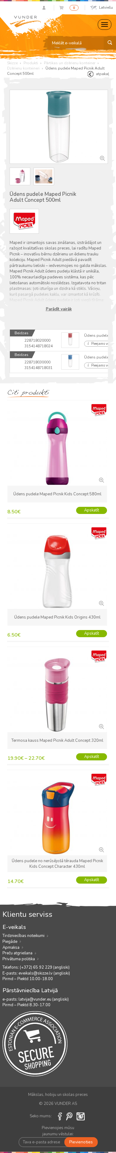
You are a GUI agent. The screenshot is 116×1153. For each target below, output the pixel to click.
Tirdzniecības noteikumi (23, 936)
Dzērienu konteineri (23, 68)
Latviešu (106, 7)
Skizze (12, 63)
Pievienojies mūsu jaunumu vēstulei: (58, 1131)
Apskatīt (91, 510)
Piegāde (9, 941)
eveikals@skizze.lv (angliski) (44, 973)
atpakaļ (102, 73)
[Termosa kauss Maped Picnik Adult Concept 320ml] (101, 726)
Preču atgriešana (17, 953)
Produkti (31, 63)
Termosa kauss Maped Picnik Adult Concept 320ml (57, 740)
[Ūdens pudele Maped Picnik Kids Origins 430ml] (101, 603)
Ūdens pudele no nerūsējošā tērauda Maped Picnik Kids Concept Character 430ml (57, 864)
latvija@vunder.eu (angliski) (44, 999)
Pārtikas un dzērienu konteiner (69, 63)
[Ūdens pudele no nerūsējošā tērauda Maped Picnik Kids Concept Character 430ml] (101, 849)
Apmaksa (10, 947)
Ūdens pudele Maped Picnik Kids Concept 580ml (57, 494)
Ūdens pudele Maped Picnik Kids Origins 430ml (57, 617)
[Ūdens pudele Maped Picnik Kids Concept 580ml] (101, 479)
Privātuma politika (18, 959)
